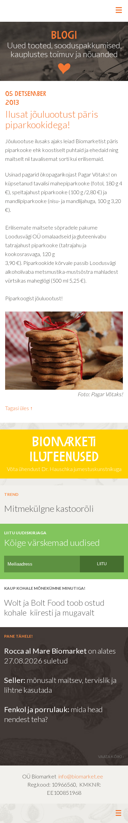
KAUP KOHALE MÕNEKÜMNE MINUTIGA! (44, 588)
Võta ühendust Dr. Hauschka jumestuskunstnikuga (64, 454)
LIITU (102, 563)
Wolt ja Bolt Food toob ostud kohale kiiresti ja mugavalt (54, 607)
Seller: (15, 680)
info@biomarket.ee (80, 776)
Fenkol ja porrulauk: (36, 709)
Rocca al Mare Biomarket (45, 650)
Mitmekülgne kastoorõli (49, 508)
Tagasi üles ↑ (19, 408)
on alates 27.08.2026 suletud (60, 655)
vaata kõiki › (111, 756)
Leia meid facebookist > (64, 813)
